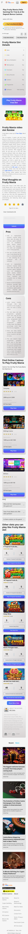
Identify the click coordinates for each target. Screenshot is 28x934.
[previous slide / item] (6, 115)
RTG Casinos (5, 915)
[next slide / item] (22, 115)
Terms (15, 917)
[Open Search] (17, 2)
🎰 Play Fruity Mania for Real (13, 24)
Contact (18, 734)
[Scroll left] (21, 33)
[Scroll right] (25, 33)
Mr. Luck (15, 167)
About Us (16, 898)
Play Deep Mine (14, 630)
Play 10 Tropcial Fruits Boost (14, 596)
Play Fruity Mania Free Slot (14, 101)
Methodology (13, 29)
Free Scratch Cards (19, 922)
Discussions (17, 910)
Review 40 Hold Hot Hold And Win (14, 693)
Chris (9, 734)
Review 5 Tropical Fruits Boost (14, 559)
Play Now (13, 408)
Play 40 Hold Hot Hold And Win (14, 697)
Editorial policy (7, 29)
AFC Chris (9, 19)
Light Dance (8, 170)
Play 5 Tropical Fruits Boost (14, 563)
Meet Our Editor (18, 907)
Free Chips (19, 133)
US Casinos (5, 912)
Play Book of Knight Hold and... (14, 664)
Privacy (20, 917)
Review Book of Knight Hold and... (14, 660)
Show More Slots (14, 703)
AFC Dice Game (18, 926)
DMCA (15, 919)
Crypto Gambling (7, 903)
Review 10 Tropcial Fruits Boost (14, 592)
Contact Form (17, 913)
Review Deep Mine (14, 626)
